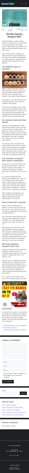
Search (4, 390)
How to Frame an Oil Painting (11, 410)
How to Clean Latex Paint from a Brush (13, 412)
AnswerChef (7, 3)
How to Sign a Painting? (9, 405)
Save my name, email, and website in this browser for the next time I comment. (15, 375)
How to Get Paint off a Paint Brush (12, 407)
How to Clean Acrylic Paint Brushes (12, 415)
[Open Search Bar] (22, 3)
